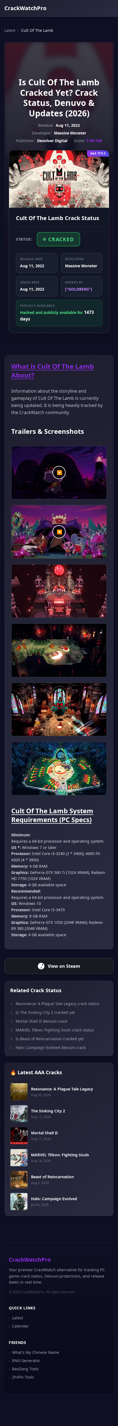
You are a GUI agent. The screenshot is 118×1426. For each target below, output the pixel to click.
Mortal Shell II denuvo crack (38, 1021)
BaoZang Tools (24, 1368)
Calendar (19, 1326)
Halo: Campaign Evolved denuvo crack (48, 1047)
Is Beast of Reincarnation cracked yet (47, 1038)
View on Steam (64, 966)
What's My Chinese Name (34, 1352)
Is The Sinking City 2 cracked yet (42, 1012)
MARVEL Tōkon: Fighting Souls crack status (52, 1030)
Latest (9, 30)
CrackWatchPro (25, 8)
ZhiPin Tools (21, 1377)
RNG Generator (24, 1360)
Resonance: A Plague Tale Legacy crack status (54, 1003)
